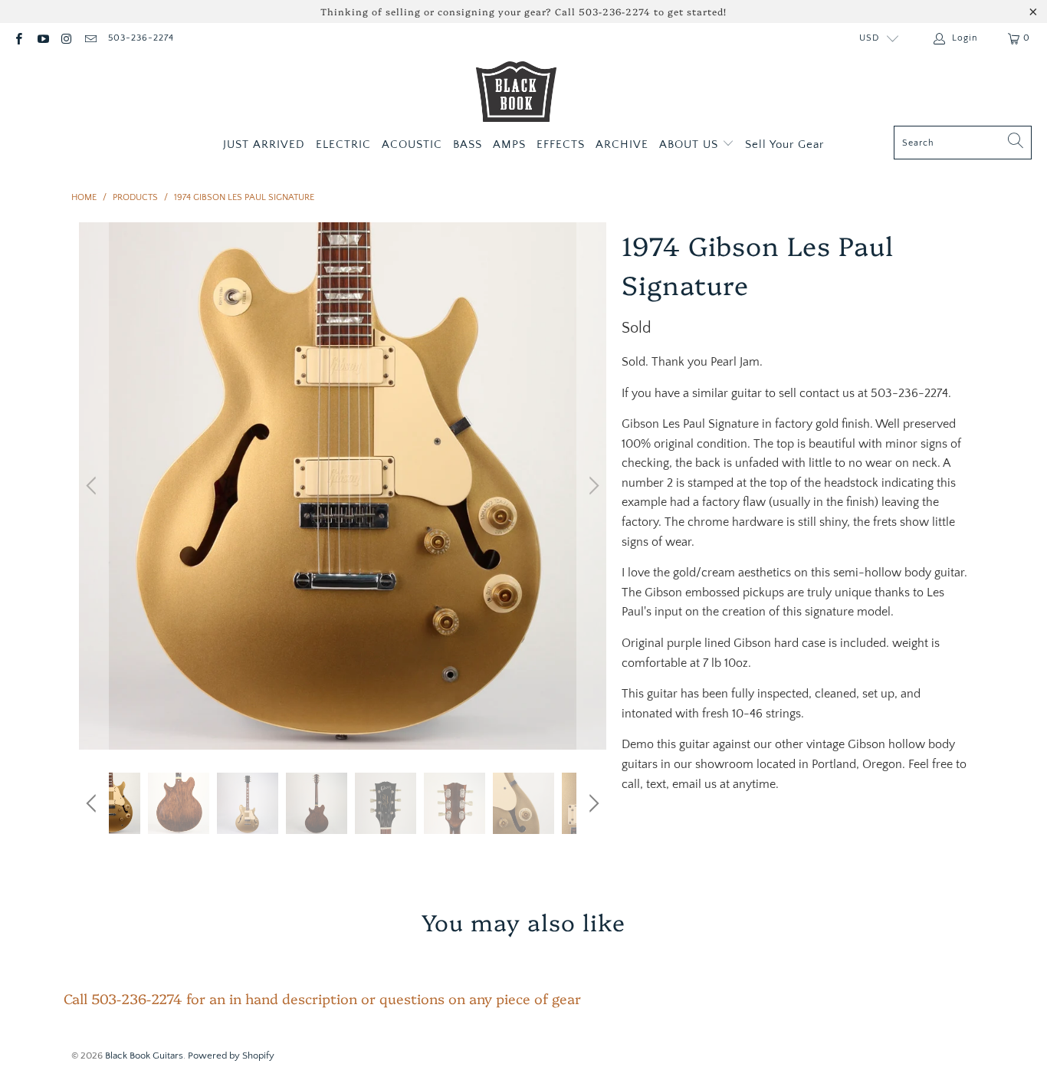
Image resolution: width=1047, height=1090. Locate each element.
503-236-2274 (141, 38)
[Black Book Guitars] (516, 93)
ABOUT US (690, 144)
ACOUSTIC (412, 144)
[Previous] (93, 486)
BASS (467, 144)
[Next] (591, 486)
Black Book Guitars (144, 1055)
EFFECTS (561, 144)
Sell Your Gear (784, 144)
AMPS (509, 144)
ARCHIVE (622, 144)
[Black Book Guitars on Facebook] (18, 38)
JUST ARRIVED (264, 144)
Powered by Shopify (231, 1055)
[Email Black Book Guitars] (90, 38)
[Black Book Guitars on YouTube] (41, 38)
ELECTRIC (343, 144)
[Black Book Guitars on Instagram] (66, 38)
